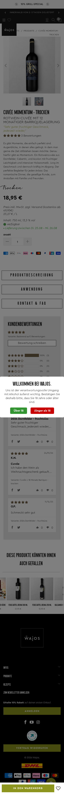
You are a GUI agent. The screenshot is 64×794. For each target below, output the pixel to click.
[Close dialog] (29, 384)
